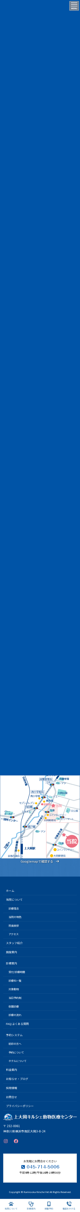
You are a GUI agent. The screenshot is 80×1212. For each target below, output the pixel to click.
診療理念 (14, 908)
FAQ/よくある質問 (17, 1024)
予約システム (14, 1035)
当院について (14, 900)
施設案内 (11, 952)
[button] (40, 861)
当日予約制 (15, 998)
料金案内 (11, 1070)
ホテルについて (17, 1061)
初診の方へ (15, 1044)
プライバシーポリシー (20, 1106)
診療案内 (11, 963)
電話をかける (69, 1208)
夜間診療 (14, 1006)
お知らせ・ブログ (17, 1079)
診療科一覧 (15, 981)
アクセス (14, 934)
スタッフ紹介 (14, 943)
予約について (16, 1052)
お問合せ (11, 1097)
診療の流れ (15, 1015)
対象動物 (14, 989)
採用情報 (11, 1088)
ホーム (10, 891)
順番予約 (49, 1208)
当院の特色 (15, 917)
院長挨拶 (14, 926)
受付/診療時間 (17, 972)
